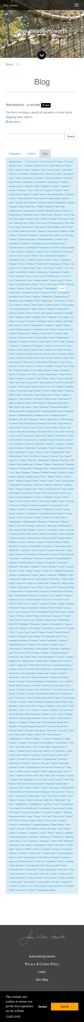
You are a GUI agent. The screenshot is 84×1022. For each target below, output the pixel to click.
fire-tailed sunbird (32, 358)
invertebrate (30, 448)
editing (51, 321)
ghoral (60, 378)
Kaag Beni (32, 460)
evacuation (23, 341)
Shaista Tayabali (49, 718)
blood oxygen (42, 223)
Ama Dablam (28, 182)
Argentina (49, 190)
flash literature (41, 362)
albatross (58, 178)
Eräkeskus (35, 333)
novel (51, 595)
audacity (26, 194)
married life (40, 525)
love (19, 517)
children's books (43, 259)
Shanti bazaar (35, 722)
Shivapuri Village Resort (35, 730)
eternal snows (47, 333)
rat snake (66, 660)
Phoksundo (35, 624)
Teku (66, 779)
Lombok (58, 509)
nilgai (33, 587)
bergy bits (67, 210)
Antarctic (55, 186)
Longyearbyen (32, 513)
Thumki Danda (33, 795)
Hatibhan (28, 398)
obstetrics (12, 599)
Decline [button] (42, 1006)
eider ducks (68, 321)
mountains (40, 562)
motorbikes (39, 558)
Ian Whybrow (61, 435)
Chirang (55, 259)
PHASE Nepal (50, 620)
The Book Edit (67, 787)
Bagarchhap (61, 202)
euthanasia (13, 341)
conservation (55, 272)
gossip (41, 386)
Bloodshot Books (56, 223)
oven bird (56, 599)
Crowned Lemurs (22, 284)
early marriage (46, 313)
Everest (33, 341)
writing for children (66, 877)
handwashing (28, 394)
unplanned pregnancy (41, 824)
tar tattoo (60, 775)
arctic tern (39, 190)
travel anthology (67, 804)
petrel (18, 620)
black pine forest (21, 223)
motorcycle (50, 558)
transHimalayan (35, 804)
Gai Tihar (32, 374)
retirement (21, 681)
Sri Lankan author (34, 759)
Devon (28, 296)
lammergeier (15, 484)
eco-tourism (30, 321)
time (43, 795)
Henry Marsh (14, 407)
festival (38, 353)
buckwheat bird (46, 235)
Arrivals (58, 190)
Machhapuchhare (29, 521)
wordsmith (69, 861)
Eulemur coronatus (26, 337)
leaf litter (37, 493)
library (54, 501)
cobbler (59, 268)
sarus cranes (62, 705)
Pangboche (15, 607)
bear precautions (30, 210)
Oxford (11, 603)
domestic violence (53, 304)
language (19, 488)
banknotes (49, 206)
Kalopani (38, 464)
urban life (20, 828)
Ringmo (26, 685)
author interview (40, 198)
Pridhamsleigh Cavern (17, 644)
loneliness (20, 513)
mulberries (35, 566)
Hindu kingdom (67, 419)
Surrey (43, 771)
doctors (71, 300)
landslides (58, 484)
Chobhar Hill (41, 263)
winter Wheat (44, 857)
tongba (63, 795)
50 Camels (59, 161)
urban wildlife (63, 828)
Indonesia (19, 443)
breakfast (63, 231)
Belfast (41, 210)
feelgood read (22, 353)
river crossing (47, 685)
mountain (12, 562)
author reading (54, 198)
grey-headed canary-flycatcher (29, 390)
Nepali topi (55, 583)
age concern (68, 173)
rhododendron (38, 681)
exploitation (26, 345)
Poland (50, 632)
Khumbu (36, 472)
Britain (13, 235)
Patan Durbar (43, 611)
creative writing (57, 280)
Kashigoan (15, 468)
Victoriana (33, 836)
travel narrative (45, 808)
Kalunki (48, 464)
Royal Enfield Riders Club (48, 693)
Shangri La (13, 722)
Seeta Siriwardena (33, 714)
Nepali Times (43, 583)
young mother (40, 885)
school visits (24, 710)
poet (27, 632)
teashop (59, 779)
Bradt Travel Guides (28, 231)
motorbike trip (26, 558)
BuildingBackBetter (46, 239)
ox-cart (65, 599)
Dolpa (33, 304)
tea (36, 779)
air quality (39, 178)
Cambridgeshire (32, 247)
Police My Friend (62, 632)
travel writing (58, 808)
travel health (15, 808)
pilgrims (23, 628)
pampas (61, 603)
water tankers (39, 845)
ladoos (51, 480)
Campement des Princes (49, 247)
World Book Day (17, 865)
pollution (12, 636)
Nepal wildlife (67, 579)
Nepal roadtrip (41, 579)
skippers (22, 742)
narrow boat (47, 570)
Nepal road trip (28, 579)
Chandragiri (13, 259)
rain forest (61, 656)
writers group (32, 873)
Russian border (69, 697)
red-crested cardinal (60, 669)
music (44, 566)
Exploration (38, 345)
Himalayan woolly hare (18, 419)
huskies (51, 435)
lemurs (11, 501)
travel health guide (29, 808)
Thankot (36, 787)
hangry (57, 394)
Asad (65, 190)
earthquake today (39, 317)
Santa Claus (31, 705)
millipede (42, 550)
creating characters (41, 280)
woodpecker (51, 861)
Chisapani (13, 263)
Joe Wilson (34, 456)
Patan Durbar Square (58, 611)
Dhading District (61, 296)
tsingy (29, 816)
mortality (54, 554)
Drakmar (51, 308)
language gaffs (30, 488)
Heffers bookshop (23, 403)
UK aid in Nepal (28, 820)
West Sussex (60, 845)
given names (21, 382)
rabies (34, 656)
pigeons (68, 624)
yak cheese (13, 885)
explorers (48, 345)
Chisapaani (65, 259)
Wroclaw (55, 881)
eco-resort (20, 321)
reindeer (62, 673)
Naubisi (43, 575)
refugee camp (43, 673)
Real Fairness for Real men (40, 665)
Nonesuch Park (32, 591)
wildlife (23, 853)
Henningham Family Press (57, 403)
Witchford (55, 857)
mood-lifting (31, 554)
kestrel (71, 468)
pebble (29, 615)
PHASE (39, 620)
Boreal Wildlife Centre (56, 227)
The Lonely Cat (58, 791)
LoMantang (48, 509)
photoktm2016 (57, 624)
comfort (31, 272)
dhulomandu (47, 300)
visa (24, 840)
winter (19, 857)
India (11, 443)
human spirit (41, 435)
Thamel (28, 787)
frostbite (12, 374)
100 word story (32, 161)
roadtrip (30, 689)
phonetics (45, 624)
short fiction (52, 730)
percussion (58, 615)
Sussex (67, 771)
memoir (22, 542)
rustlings (22, 701)
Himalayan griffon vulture (53, 411)
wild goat (55, 849)
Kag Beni (64, 460)
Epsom (54, 329)
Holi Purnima (31, 423)
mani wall (21, 525)
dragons (42, 308)
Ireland (52, 448)
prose (62, 644)
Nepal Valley (55, 579)
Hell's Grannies (39, 403)
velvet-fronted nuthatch (18, 836)
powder (43, 640)
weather (50, 845)
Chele (23, 259)
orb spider (47, 599)
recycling (30, 669)
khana (18, 472)
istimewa (38, 452)
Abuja (27, 169)
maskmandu (52, 529)
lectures (58, 497)
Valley (50, 832)
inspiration (60, 443)
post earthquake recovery (52, 636)
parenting (43, 607)
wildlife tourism (49, 853)
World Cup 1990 (52, 865)
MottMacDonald (63, 558)
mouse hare (51, 562)
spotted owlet (62, 755)
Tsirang (37, 816)
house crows (60, 431)
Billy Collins (19, 218)
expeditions (15, 345)
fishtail (65, 358)
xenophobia (65, 881)
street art (35, 763)
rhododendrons (52, 681)
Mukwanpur (24, 566)
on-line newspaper (33, 599)
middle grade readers (63, 546)
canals (13, 251)
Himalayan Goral (33, 411)
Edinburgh (42, 321)
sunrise (27, 771)
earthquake (58, 313)
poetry (33, 632)
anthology (22, 190)
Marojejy (30, 525)
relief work (25, 677)
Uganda (69, 816)
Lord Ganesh (45, 513)
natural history (24, 575)
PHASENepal (63, 620)
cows (11, 280)
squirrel (12, 759)
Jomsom (54, 456)
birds (37, 218)
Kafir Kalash (44, 460)
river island (59, 685)
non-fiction (44, 591)
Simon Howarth (53, 734)
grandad (60, 386)
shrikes (30, 734)
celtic (42, 255)
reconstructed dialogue (62, 665)
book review (27, 227)
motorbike (15, 558)
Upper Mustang (58, 824)
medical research (49, 538)
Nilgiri (40, 587)
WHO (28, 849)
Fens (31, 353)
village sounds (14, 840)
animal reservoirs (15, 186)
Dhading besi (47, 296)
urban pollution (33, 828)
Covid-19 (66, 276)
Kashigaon (70, 464)
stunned (55, 763)
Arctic (30, 190)
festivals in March (66, 353)
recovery (22, 669)
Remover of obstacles (40, 677)
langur (40, 488)
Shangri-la (24, 722)
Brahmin (42, 231)
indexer (59, 439)
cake (65, 239)
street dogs (45, 763)
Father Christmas (64, 349)
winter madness (30, 857)
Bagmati (14, 206)
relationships (14, 677)
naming (30, 570)
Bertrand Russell (15, 214)
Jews (26, 456)
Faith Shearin (23, 349)
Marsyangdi (52, 525)
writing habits (29, 881)
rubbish (30, 697)
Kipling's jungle (33, 476)
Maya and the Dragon (48, 533)
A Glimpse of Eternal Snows (35, 165)
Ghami (45, 378)
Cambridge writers (16, 247)
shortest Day (20, 734)
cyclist (42, 284)
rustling (14, 701)
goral (20, 386)
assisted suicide (15, 194)
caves (20, 255)
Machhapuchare (15, 521)
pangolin (24, 607)
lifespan (25, 505)
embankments (37, 325)
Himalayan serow (42, 415)
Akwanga (49, 178)
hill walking (26, 407)
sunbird (19, 771)
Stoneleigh (25, 763)
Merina (58, 542)
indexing (67, 439)
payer (13, 615)
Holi (21, 423)
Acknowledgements (42, 956)
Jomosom (45, 456)
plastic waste (61, 628)
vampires (58, 832)
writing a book (65, 873)
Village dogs (57, 836)
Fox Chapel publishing (42, 370)
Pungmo (36, 652)
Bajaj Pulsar (31, 206)
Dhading (36, 296)
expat (62, 341)
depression (45, 292)
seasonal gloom (66, 710)
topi (69, 795)
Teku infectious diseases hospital (31, 783)
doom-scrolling (68, 304)
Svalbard (19, 775)
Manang (64, 521)
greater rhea (69, 386)
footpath (58, 366)
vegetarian (68, 832)
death (62, 288)
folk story (30, 366)
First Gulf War (46, 358)
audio (42, 194)
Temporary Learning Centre (56, 783)
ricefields (68, 681)
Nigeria (13, 587)
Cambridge (24, 243)
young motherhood (55, 885)
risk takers (36, 685)
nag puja (69, 566)
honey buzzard (14, 427)
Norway (33, 595)
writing (54, 873)
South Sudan (44, 746)
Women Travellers (27, 861)
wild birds (46, 849)
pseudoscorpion (15, 648)
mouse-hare (62, 562)
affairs (59, 173)
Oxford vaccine (23, 603)
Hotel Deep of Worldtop (26, 431)
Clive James (49, 268)
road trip (21, 689)
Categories (15, 153)
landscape (38, 484)
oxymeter (43, 603)
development (64, 292)
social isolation (61, 742)
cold (66, 268)
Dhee (38, 300)
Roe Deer (20, 693)
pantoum (33, 607)
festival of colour (50, 353)
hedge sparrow (64, 398)
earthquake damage (23, 317)
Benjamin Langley (53, 210)
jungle (67, 456)
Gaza (38, 378)
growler (46, 390)
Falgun (33, 349)
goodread (12, 386)
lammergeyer (27, 484)
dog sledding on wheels (20, 304)
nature (35, 575)
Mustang (52, 566)
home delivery (64, 423)
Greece (13, 390)
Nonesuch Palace (17, 591)
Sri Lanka (21, 759)
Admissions (13, 173)
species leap (37, 750)
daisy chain (51, 284)
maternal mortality (18, 533)
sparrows (12, 750)
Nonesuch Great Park (66, 587)
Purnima (45, 652)
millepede (25, 550)
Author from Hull (25, 198)
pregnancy (63, 640)
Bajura (40, 206)
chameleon (61, 255)
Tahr (41, 775)
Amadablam (40, 182)
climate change (29, 268)
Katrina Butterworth (58, 468)
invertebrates (42, 448)
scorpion (44, 710)
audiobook (70, 194)
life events (70, 501)
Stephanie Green (50, 759)
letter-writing (44, 501)
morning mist (43, 554)
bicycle (66, 214)
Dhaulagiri (29, 300)
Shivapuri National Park (57, 726)
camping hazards (68, 247)
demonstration (14, 292)
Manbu (11, 525)
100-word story (46, 161)
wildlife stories (34, 853)
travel (56, 804)
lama (58, 480)
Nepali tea (32, 583)
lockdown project (34, 509)
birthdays (53, 218)
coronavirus (19, 276)
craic (30, 280)
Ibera (71, 435)
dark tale (20, 288)
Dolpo (40, 304)
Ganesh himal (51, 374)
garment (19, 378)
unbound (62, 820)
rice (61, 681)
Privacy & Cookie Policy (42, 964)
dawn (28, 288)
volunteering (44, 840)
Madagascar (42, 521)
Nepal (62, 574)
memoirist (32, 542)
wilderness (13, 853)
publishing (65, 648)
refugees (54, 673)
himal (35, 407)
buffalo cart (58, 235)
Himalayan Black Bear (59, 407)
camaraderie (13, 243)
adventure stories (37, 173)
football (39, 366)
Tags (45, 153)
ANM (36, 186)
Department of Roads (30, 292)
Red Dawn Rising (44, 669)
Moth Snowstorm (67, 554)
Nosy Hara (42, 595)
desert (54, 292)
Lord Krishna (57, 513)
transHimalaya (21, 804)
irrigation (60, 448)
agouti (18, 178)
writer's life (44, 873)
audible (35, 194)
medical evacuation (18, 538)
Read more (13, 121)
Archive (31, 153)
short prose (63, 730)
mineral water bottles (56, 550)
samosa (22, 705)
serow (61, 714)
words (60, 861)
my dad (61, 566)
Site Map (42, 979)
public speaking (42, 648)
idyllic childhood (15, 439)
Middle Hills (14, 550)
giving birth (33, 382)
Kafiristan (55, 460)
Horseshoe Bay (51, 427)
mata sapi (70, 529)
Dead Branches (50, 288)
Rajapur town (56, 660)
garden (11, 378)
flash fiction (29, 361)
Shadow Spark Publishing (30, 718)
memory (41, 542)
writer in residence (18, 873)
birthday (44, 218)
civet (19, 268)
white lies (19, 849)
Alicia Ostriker (15, 182)
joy (61, 456)
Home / (10, 64)
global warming (46, 382)
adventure (24, 173)
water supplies (26, 845)
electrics (26, 325)
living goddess (56, 505)
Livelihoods (43, 505)
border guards (39, 227)
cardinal (40, 251)
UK (10, 820)
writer (72, 869)
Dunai (21, 313)
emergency (49, 325)
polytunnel (23, 636)
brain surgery (53, 231)
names (22, 570)
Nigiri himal (23, 587)
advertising (50, 173)
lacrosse (43, 480)
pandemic (70, 603)
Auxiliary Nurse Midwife (26, 202)
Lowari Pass (28, 517)
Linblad (33, 505)
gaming (41, 374)
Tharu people (54, 787)
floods (21, 366)
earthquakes (52, 317)
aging (11, 178)
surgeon (35, 771)
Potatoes (34, 640)
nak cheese (13, 570)
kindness (12, 476)
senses (54, 714)
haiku (18, 394)
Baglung (71, 202)
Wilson (12, 857)
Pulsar (28, 652)
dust (36, 313)
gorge (27, 386)
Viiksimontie (45, 836)
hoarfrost (14, 423)
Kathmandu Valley (41, 468)
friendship (65, 370)
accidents (35, 169)
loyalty (38, 517)
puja (10, 652)
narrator (38, 570)
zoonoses (31, 890)
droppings (13, 313)
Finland (19, 358)
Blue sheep (70, 223)
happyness (13, 398)
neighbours (52, 575)
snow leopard (33, 742)
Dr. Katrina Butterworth (20, 308)
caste (47, 251)
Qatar (28, 656)
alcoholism (68, 178)
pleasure (71, 628)
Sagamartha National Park (56, 701)
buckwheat (33, 235)
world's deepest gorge (47, 869)
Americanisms (52, 182)
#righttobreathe (15, 161)
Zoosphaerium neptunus (46, 890)
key (12, 472)
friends (56, 370)
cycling (34, 284)
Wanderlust (68, 840)
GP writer (50, 386)
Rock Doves (46, 689)
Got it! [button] (65, 1006)
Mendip (50, 542)
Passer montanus (55, 607)
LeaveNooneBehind (24, 497)
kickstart (62, 472)
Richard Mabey (15, 685)
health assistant (51, 398)
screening (53, 710)
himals (42, 419)
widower (36, 849)
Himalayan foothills (17, 411)
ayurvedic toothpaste (46, 202)
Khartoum (26, 472)
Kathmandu (26, 468)
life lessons (15, 505)
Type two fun (58, 816)
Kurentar (19, 480)
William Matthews (65, 853)
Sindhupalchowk (15, 738)
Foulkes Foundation (22, 370)
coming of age (42, 272)
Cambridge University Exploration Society (48, 243)
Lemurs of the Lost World (27, 501)
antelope (12, 190)
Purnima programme (59, 652)
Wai (60, 840)
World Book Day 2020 (35, 865)
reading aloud (22, 665)
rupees (58, 697)
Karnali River (58, 464)
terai (21, 787)
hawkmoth (38, 398)
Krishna (59, 476)
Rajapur (70, 656)
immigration (30, 439)
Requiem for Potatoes (59, 677)
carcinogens (30, 251)
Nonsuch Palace (57, 591)
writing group (16, 881)
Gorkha (34, 386)
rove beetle (31, 693)
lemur (65, 497)
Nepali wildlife (68, 583)
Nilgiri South (50, 587)
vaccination (33, 832)
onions (21, 599)
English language (24, 329)
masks (62, 529)
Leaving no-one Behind (43, 497)
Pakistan (53, 603)
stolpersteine (14, 763)
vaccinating (22, 832)
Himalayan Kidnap (25, 415)
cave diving (67, 251)
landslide (48, 484)
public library (28, 648)
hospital (63, 427)
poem (21, 632)
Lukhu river (47, 517)
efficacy (59, 321)
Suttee (11, 775)
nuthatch (58, 595)
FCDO (11, 353)
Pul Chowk (19, 652)
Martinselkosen (65, 525)
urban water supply (48, 828)
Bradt (16, 231)
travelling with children (31, 812)
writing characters (35, 877)
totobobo (21, 800)
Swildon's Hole (31, 775)
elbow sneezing (15, 325)
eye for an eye (60, 345)
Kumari (67, 476)
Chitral (22, 263)
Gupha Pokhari (57, 390)
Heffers (11, 403)
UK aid (17, 820)
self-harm (45, 714)
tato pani (70, 775)
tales (47, 775)
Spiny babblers (22, 755)
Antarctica (65, 186)
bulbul (59, 239)
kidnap (70, 472)
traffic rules (48, 800)
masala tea (42, 529)
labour (35, 480)
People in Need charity (43, 615)
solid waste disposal (23, 746)
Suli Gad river (47, 767)
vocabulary (32, 840)
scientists (35, 710)
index (52, 439)
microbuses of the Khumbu (30, 546)
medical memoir (34, 538)
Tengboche (13, 787)
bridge (72, 231)
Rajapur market (42, 660)
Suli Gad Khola (33, 767)
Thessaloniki (20, 795)
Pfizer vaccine (28, 620)
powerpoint (52, 640)
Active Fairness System (50, 169)
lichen (61, 501)
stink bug (62, 759)
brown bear (22, 235)
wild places (66, 849)
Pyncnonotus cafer (16, 656)
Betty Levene (47, 214)
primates (54, 644)
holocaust (42, 423)
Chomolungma (54, 263)
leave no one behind (51, 493)
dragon (34, 308)
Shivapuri (13, 726)
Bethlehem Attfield (31, 214)
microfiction (48, 546)
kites (43, 476)
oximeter (34, 603)
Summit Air (59, 767)
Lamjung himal (68, 480)
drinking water (62, 308)
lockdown (22, 509)
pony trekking (34, 636)
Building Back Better (27, 239)
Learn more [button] (13, 1016)
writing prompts (43, 881)
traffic (29, 800)
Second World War (16, 714)
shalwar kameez (64, 718)
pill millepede (34, 628)
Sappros (42, 705)
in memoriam (42, 439)
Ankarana (28, 186)
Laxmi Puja (26, 493)
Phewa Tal (13, 624)
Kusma (27, 480)
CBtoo (34, 255)
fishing (57, 358)
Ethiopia (58, 333)
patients (71, 611)
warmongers (13, 845)
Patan (33, 611)
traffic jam (38, 800)
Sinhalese (36, 738)
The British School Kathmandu (37, 791)
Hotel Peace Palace (45, 431)
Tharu (44, 787)
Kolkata (51, 476)
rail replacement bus (47, 656)
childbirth (31, 259)
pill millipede (48, 628)
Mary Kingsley (15, 529)
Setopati (69, 714)
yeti (30, 885)
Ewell (55, 341)
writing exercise (50, 877)
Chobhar (30, 263)
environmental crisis (41, 329)
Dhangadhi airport (16, 300)
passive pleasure (22, 611)
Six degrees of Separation (52, 738)
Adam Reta (66, 169)
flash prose (54, 362)
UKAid (40, 820)
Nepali (11, 583)
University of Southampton (19, 824)
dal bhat (61, 284)
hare (20, 398)
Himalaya (44, 407)
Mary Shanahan (29, 529)
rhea (29, 681)
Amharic (64, 182)
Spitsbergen (35, 755)
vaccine (43, 832)
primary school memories (39, 644)
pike (16, 628)
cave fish (12, 255)
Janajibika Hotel (58, 452)
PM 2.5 (14, 632)
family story (51, 349)
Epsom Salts (24, 333)
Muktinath (13, 566)
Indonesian (29, 443)
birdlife (30, 218)
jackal (47, 452)
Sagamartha (39, 701)
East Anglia (64, 317)
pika (10, 628)
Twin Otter (47, 816)
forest (66, 366)
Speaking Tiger (24, 750)
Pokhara (41, 632)
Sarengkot (51, 705)
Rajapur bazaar (14, 660)
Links (42, 971)
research (12, 681)
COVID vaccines (53, 276)
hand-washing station (44, 394)
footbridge (49, 366)
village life (69, 836)
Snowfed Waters (47, 742)
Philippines (23, 624)
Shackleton (13, 718)
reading (12, 665)
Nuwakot (67, 595)
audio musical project (55, 194)
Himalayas (33, 419)
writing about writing (17, 877)
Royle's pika (20, 697)
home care (52, 423)
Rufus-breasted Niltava (45, 697)
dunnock (29, 313)
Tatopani (14, 779)
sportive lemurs (48, 755)
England (58, 325)
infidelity (49, 443)
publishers (55, 648)
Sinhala (27, 738)
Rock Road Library (61, 689)
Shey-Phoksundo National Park (55, 722)
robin (37, 689)
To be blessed (53, 795)
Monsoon (19, 554)
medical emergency (66, 533)
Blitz (32, 223)
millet (33, 550)
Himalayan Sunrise (58, 415)
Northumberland (21, 595)
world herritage (31, 869)
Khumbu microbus (49, 472)
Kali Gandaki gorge (25, 464)
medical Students (64, 538)
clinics (39, 268)
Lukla (57, 517)
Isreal (31, 452)
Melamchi (13, 542)
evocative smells (44, 341)
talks (53, 775)
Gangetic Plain (65, 374)
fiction (11, 358)
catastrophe (56, 251)
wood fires (40, 861)
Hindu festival (53, 419)
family (41, 349)
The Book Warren (16, 791)
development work (16, 296)
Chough (66, 263)
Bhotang (58, 214)
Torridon (12, 800)
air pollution (28, 178)
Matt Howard (32, 533)
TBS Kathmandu (26, 779)
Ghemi (53, 378)
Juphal (23, 460)
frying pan (22, 374)
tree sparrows (47, 812)
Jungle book (14, 460)
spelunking (60, 750)
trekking (58, 812)
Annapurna (45, 186)
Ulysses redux (50, 820)
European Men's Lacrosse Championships (52, 337)
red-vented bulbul (29, 673)
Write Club (62, 869)
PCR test (20, 615)
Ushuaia (12, 832)
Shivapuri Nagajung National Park (32, 726)
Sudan (22, 767)
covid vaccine (39, 276)
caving (27, 255)
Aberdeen (18, 169)
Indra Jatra (40, 443)
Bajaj (22, 206)
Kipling (21, 476)
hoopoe (25, 427)
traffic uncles (60, 800)
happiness (66, 394)
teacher (51, 779)
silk (43, 734)
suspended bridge (55, 771)
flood (63, 362)
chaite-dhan (50, 255)
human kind (28, 435)
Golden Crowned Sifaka (64, 382)
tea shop (43, 779)
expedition (70, 341)
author (13, 198)
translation (48, 804)
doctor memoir (60, 300)
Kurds (11, 480)
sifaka (37, 734)
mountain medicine (26, 562)
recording (12, 669)
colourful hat (21, 272)
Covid (29, 276)
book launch (15, 227)
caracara (20, 251)
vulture (53, 840)
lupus (64, 517)
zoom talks (21, 890)
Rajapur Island (28, 660)
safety (30, 701)
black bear (63, 218)
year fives (23, 885)
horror (41, 427)
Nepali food (21, 583)
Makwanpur (54, 521)
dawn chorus (38, 288)
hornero (33, 427)
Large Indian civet (53, 488)
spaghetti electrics (59, 746)
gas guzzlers (29, 378)
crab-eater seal (20, 280)
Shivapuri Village (16, 730)
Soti (35, 746)
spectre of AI (49, 750)
